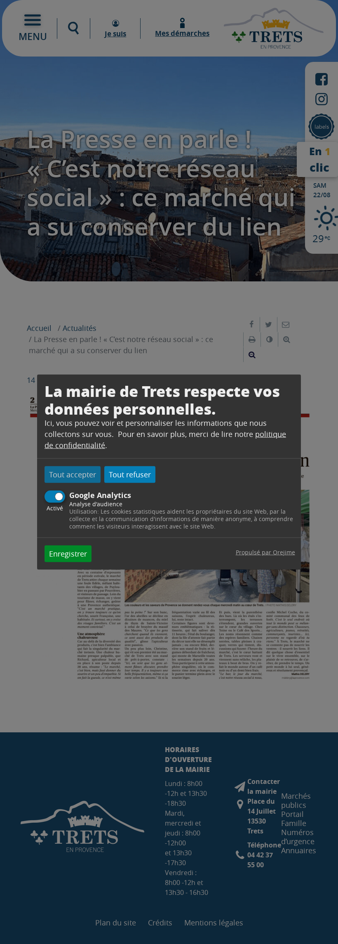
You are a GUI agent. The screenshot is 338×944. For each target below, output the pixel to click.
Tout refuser (130, 474)
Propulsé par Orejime (265, 552)
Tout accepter (72, 474)
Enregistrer (68, 553)
